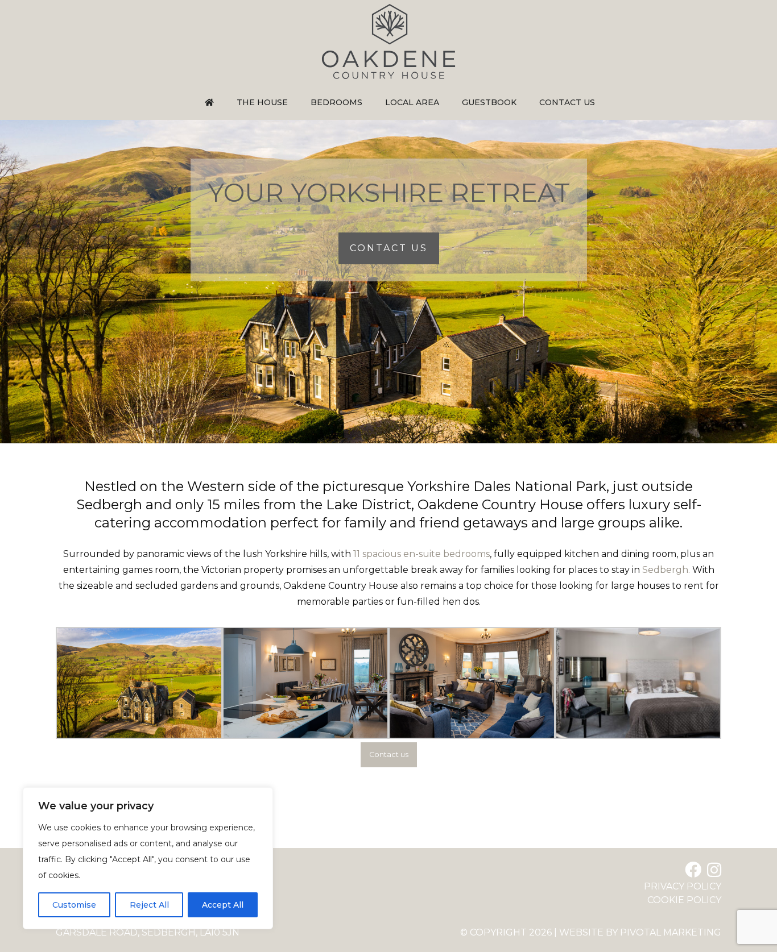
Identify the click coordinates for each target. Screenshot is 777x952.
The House (262, 102)
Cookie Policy (684, 900)
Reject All (149, 905)
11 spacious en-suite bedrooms (421, 553)
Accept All (222, 905)
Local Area (412, 102)
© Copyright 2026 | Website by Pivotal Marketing (590, 932)
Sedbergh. (666, 569)
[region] (148, 858)
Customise (74, 905)
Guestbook (489, 102)
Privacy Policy (682, 886)
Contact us (567, 102)
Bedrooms (336, 102)
